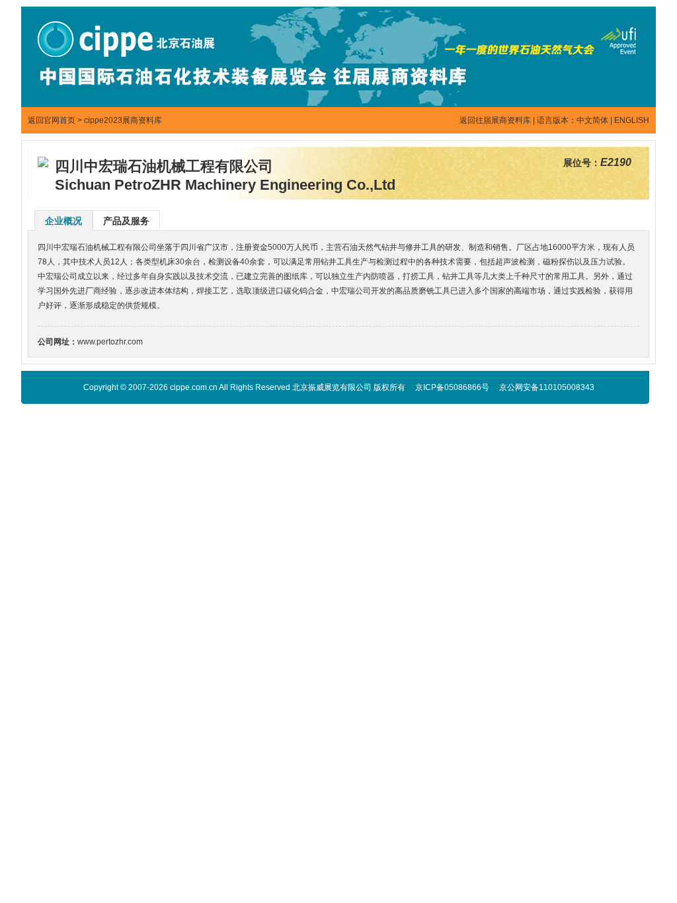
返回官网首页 (51, 120)
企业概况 (63, 221)
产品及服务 (126, 221)
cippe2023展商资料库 (123, 120)
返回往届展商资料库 (495, 120)
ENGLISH (631, 120)
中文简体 (592, 120)
